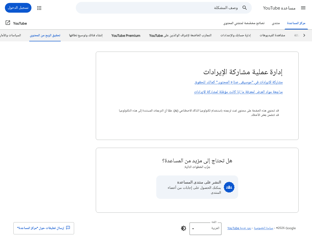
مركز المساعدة (296, 23)
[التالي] (302, 35)
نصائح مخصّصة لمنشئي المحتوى (243, 23)
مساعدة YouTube (279, 8)
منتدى (276, 23)
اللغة (214, 222)
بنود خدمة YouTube (239, 228)
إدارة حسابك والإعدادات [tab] (235, 35)
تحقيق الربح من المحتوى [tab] (45, 35)
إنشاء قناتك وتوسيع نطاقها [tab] (86, 35)
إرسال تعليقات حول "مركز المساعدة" (41, 228)
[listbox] (205, 228)
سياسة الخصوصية (263, 228)
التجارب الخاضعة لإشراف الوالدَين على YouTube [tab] (180, 35)
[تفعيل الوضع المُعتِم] (183, 228)
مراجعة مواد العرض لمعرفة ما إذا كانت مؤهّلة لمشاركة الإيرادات (238, 92)
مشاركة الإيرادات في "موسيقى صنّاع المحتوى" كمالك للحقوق (239, 82)
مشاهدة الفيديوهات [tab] (272, 35)
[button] (303, 8)
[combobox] (157, 7)
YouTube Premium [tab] (125, 35)
